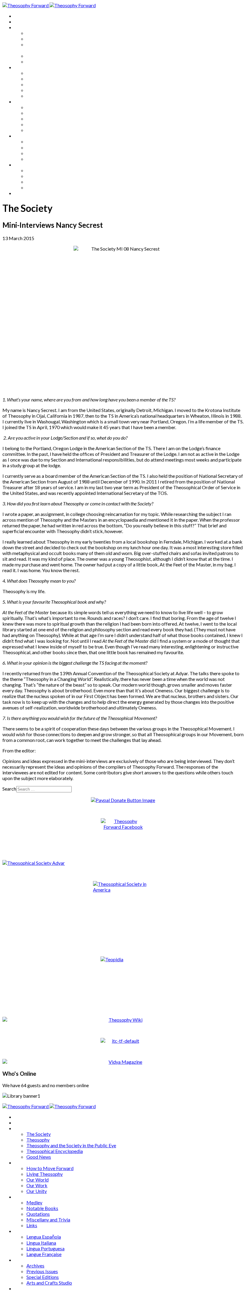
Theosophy (38, 38)
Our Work (36, 90)
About (21, 21)
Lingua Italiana (41, 147)
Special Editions (42, 181)
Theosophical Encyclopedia (54, 56)
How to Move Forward (50, 73)
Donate (22, 193)
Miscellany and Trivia (48, 124)
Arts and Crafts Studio (49, 187)
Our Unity (36, 96)
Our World (37, 84)
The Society (38, 33)
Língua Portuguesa (45, 153)
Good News (38, 61)
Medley (34, 107)
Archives (23, 164)
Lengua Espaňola (43, 141)
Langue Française (44, 159)
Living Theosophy (44, 78)
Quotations (38, 118)
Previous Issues (42, 176)
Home (20, 16)
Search (9, 788)
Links (31, 130)
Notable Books (42, 113)
